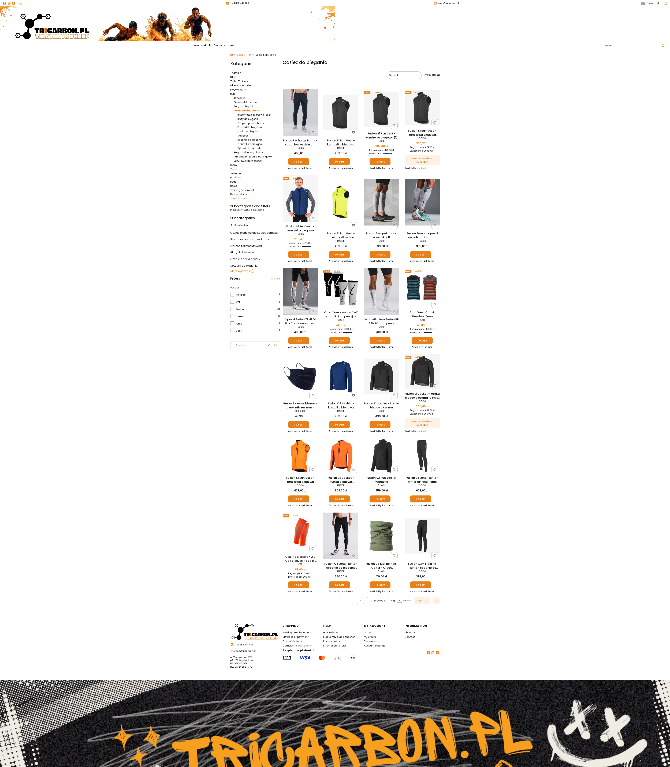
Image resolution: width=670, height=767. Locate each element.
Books (233, 186)
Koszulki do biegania (249, 127)
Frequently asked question (339, 637)
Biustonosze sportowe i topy (254, 114)
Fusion (240, 309)
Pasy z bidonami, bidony (248, 152)
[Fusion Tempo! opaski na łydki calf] (381, 203)
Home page (236, 54)
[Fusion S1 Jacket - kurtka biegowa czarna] (381, 377)
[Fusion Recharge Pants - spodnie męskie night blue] (300, 113)
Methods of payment (296, 637)
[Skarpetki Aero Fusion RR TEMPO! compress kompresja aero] (381, 292)
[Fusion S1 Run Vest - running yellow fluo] (340, 203)
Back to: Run (241, 225)
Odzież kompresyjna (249, 144)
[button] (663, 45)
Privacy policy (331, 641)
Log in (367, 632)
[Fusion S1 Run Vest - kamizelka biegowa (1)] (381, 110)
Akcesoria (239, 98)
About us (410, 632)
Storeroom (370, 641)
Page (393, 600)
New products (238, 194)
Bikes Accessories (240, 85)
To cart (298, 161)
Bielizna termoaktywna (246, 246)
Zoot (239, 331)
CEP (238, 302)
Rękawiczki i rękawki (249, 148)
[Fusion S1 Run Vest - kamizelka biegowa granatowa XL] (300, 199)
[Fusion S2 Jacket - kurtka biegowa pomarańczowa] (340, 456)
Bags (233, 181)
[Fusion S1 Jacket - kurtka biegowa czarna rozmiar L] (422, 372)
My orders (370, 637)
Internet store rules (335, 645)
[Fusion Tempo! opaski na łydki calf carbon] (422, 203)
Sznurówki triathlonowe (248, 161)
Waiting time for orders (297, 632)
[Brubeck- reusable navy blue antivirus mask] (300, 377)
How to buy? (330, 632)
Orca (239, 323)
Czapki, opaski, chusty (250, 123)
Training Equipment (242, 190)
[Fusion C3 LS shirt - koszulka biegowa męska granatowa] (340, 377)
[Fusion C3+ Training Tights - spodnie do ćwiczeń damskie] (422, 536)
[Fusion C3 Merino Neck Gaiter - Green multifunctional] (381, 536)
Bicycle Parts (238, 89)
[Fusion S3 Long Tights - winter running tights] (422, 456)
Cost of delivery (292, 641)
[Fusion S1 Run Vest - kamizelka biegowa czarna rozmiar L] (422, 108)
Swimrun (235, 173)
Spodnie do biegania (249, 140)
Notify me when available (422, 160)
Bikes (233, 77)
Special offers (238, 198)
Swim (233, 165)
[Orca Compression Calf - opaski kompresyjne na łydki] (340, 289)
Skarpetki (242, 135)
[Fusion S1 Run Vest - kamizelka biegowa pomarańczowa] (300, 456)
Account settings (374, 645)
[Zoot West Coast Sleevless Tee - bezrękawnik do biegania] (422, 289)
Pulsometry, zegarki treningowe (253, 156)
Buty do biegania (244, 106)
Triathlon (235, 73)
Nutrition (235, 177)
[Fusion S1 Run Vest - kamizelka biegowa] (340, 113)
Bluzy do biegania (248, 119)
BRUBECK (241, 295)
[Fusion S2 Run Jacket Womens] (381, 456)
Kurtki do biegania (248, 131)
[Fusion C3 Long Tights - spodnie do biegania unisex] (340, 537)
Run (249, 54)
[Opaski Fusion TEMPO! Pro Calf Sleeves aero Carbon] (300, 292)
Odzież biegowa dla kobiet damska (254, 233)
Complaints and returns (297, 645)
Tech (233, 169)
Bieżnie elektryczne (245, 102)
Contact (410, 637)
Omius (240, 316)
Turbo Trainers (239, 81)
